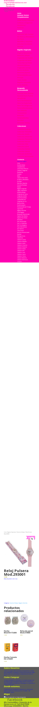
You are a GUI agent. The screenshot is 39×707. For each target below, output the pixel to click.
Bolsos (19, 31)
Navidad (20, 120)
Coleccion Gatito (23, 134)
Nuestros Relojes (23, 55)
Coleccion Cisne (23, 146)
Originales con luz (24, 68)
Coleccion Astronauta (25, 156)
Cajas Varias (22, 80)
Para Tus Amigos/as (24, 105)
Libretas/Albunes (23, 65)
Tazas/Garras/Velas (24, 63)
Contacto (20, 159)
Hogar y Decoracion (24, 53)
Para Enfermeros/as (24, 108)
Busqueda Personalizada (22, 89)
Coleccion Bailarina (24, 154)
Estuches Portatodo (24, 44)
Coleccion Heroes (23, 141)
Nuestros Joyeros (23, 72)
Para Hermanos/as (24, 100)
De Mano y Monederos (25, 37)
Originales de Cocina (25, 58)
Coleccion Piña (22, 144)
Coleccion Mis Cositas (25, 34)
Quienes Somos (23, 15)
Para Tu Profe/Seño (24, 103)
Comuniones (22, 113)
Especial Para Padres (25, 96)
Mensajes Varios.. (23, 123)
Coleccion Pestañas (24, 132)
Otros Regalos (22, 85)
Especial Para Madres (25, 93)
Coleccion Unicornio (24, 136)
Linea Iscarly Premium (25, 20)
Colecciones (21, 126)
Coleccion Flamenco (24, 139)
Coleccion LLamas (24, 129)
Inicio (19, 13)
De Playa (20, 39)
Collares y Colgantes (24, 23)
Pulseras (20, 28)
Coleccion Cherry (23, 151)
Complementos (23, 17)
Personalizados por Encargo (24, 207)
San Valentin (22, 110)
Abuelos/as (21, 98)
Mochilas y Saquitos (24, 41)
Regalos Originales (24, 50)
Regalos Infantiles (24, 82)
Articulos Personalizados (23, 232)
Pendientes (21, 25)
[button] (32, 539)
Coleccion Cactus (23, 149)
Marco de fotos (23, 70)
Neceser (20, 46)
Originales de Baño (24, 60)
